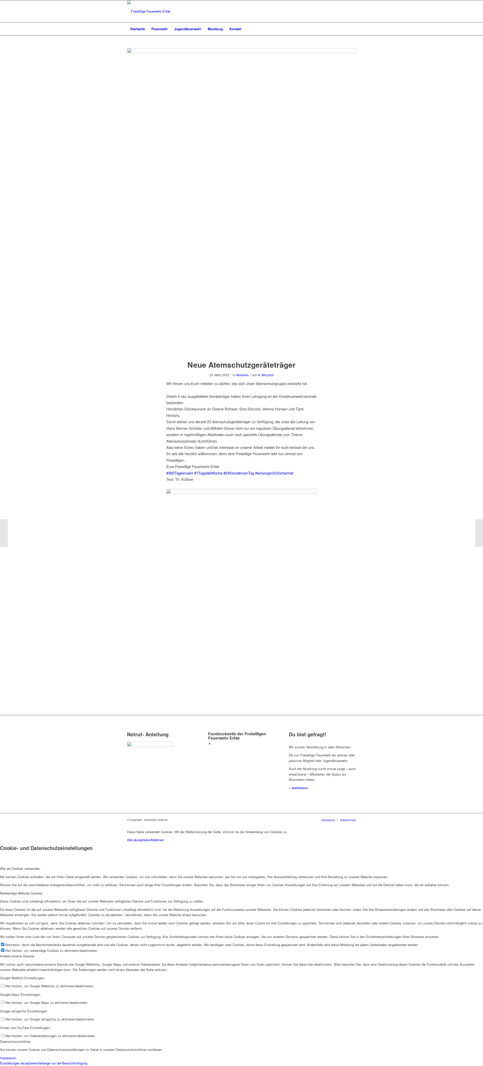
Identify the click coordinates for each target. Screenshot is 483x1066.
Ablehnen (157, 839)
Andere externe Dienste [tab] (17, 956)
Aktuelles (242, 375)
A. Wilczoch (266, 375)
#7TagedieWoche (208, 473)
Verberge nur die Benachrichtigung (62, 1063)
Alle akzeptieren (138, 839)
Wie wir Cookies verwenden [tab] (20, 868)
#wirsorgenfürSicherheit (274, 473)
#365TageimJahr (179, 473)
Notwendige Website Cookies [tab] (21, 893)
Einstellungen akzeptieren (18, 1063)
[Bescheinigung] (241, 200)
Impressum (8, 1057)
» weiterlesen (298, 787)
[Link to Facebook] (214, 743)
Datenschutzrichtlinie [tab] (15, 1041)
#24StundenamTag (238, 473)
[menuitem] (137, 29)
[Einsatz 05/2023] (4, 533)
